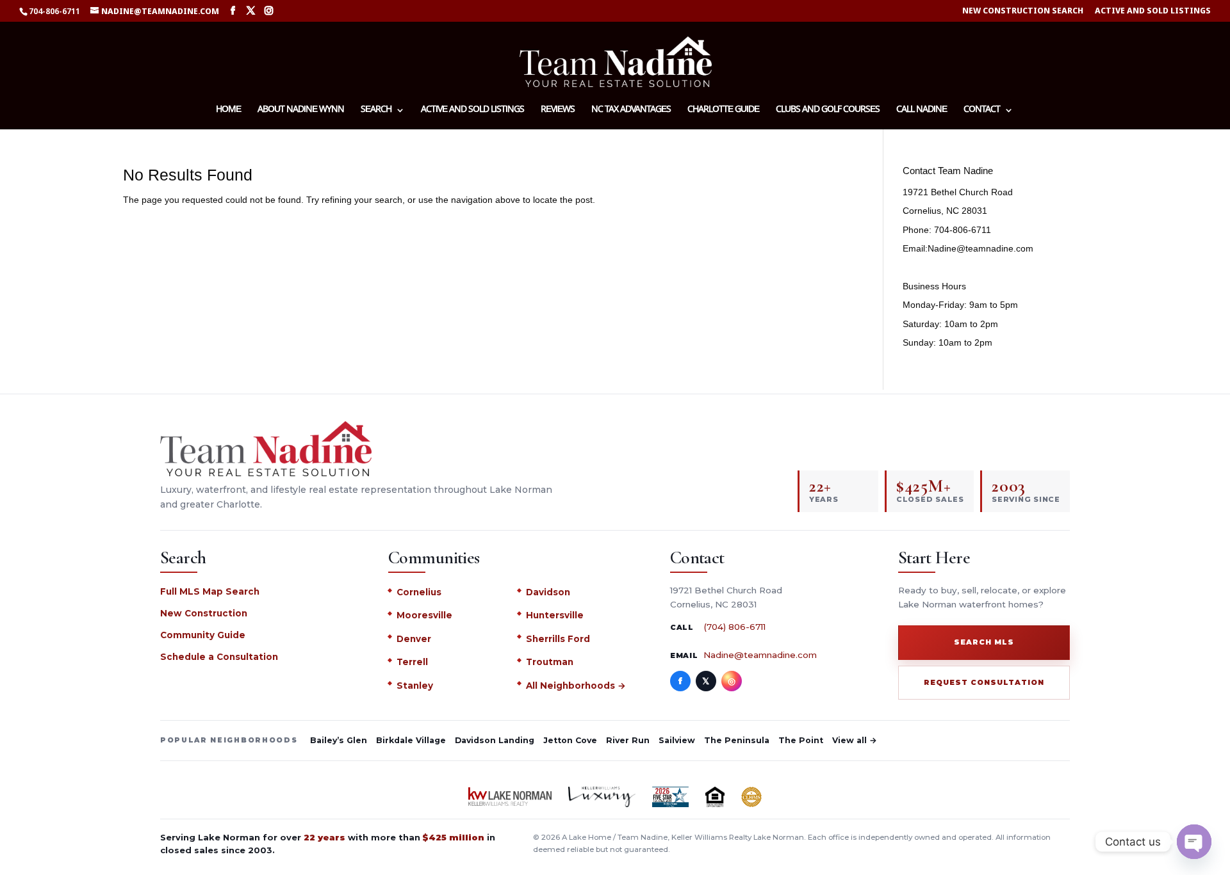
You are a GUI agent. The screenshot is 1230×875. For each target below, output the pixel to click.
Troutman (549, 662)
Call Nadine (921, 111)
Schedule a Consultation (219, 657)
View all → (854, 740)
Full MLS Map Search (209, 591)
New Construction (203, 613)
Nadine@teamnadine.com (760, 655)
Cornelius (419, 592)
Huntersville (555, 615)
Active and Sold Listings (1153, 11)
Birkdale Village (411, 740)
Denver (414, 639)
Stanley (415, 685)
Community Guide (202, 635)
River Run (628, 740)
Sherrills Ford (558, 639)
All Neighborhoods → (576, 685)
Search (376, 111)
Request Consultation (984, 682)
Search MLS (984, 642)
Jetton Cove (570, 740)
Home (228, 111)
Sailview (677, 740)
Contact (982, 111)
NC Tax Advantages (631, 111)
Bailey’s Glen (338, 740)
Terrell (412, 662)
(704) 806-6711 (734, 627)
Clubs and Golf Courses (828, 111)
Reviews (558, 111)
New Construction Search (1022, 11)
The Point (800, 740)
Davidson (548, 592)
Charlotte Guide (723, 111)
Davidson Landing (494, 740)
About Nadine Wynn (301, 111)
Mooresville (424, 615)
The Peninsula (736, 740)
